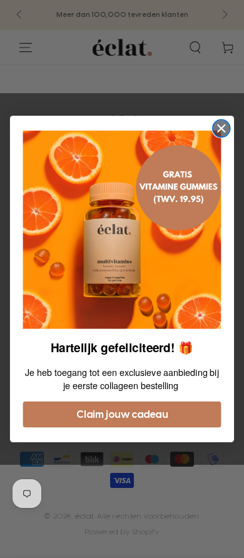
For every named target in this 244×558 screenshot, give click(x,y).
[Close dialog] (221, 128)
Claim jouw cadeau (122, 414)
